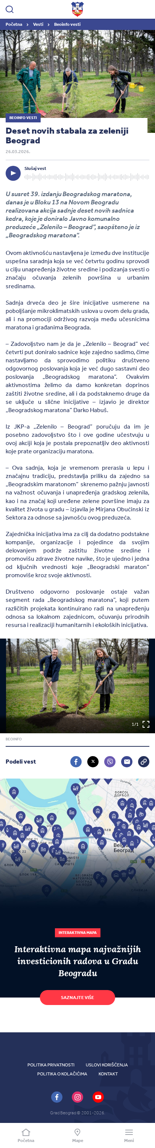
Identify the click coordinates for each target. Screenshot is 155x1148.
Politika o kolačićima (62, 1074)
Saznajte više (77, 997)
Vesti (38, 24)
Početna (14, 24)
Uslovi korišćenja (107, 1065)
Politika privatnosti (50, 1065)
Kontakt (108, 1074)
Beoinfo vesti (67, 24)
